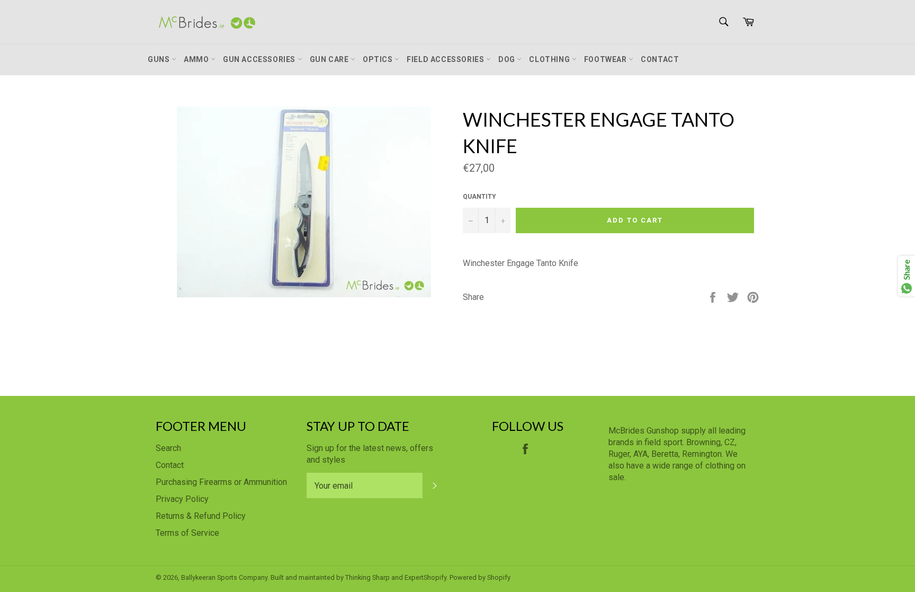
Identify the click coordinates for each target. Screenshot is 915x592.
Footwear (606, 59)
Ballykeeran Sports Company (224, 577)
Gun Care (330, 59)
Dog (507, 59)
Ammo (197, 59)
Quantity (479, 196)
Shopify (498, 577)
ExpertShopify (425, 577)
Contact (660, 59)
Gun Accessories (260, 59)
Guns (160, 59)
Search (168, 448)
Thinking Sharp (367, 577)
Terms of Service (187, 533)
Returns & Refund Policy (201, 516)
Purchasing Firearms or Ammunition (221, 482)
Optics (378, 59)
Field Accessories (446, 59)
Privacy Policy (182, 499)
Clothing (550, 59)
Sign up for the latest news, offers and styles (370, 454)
